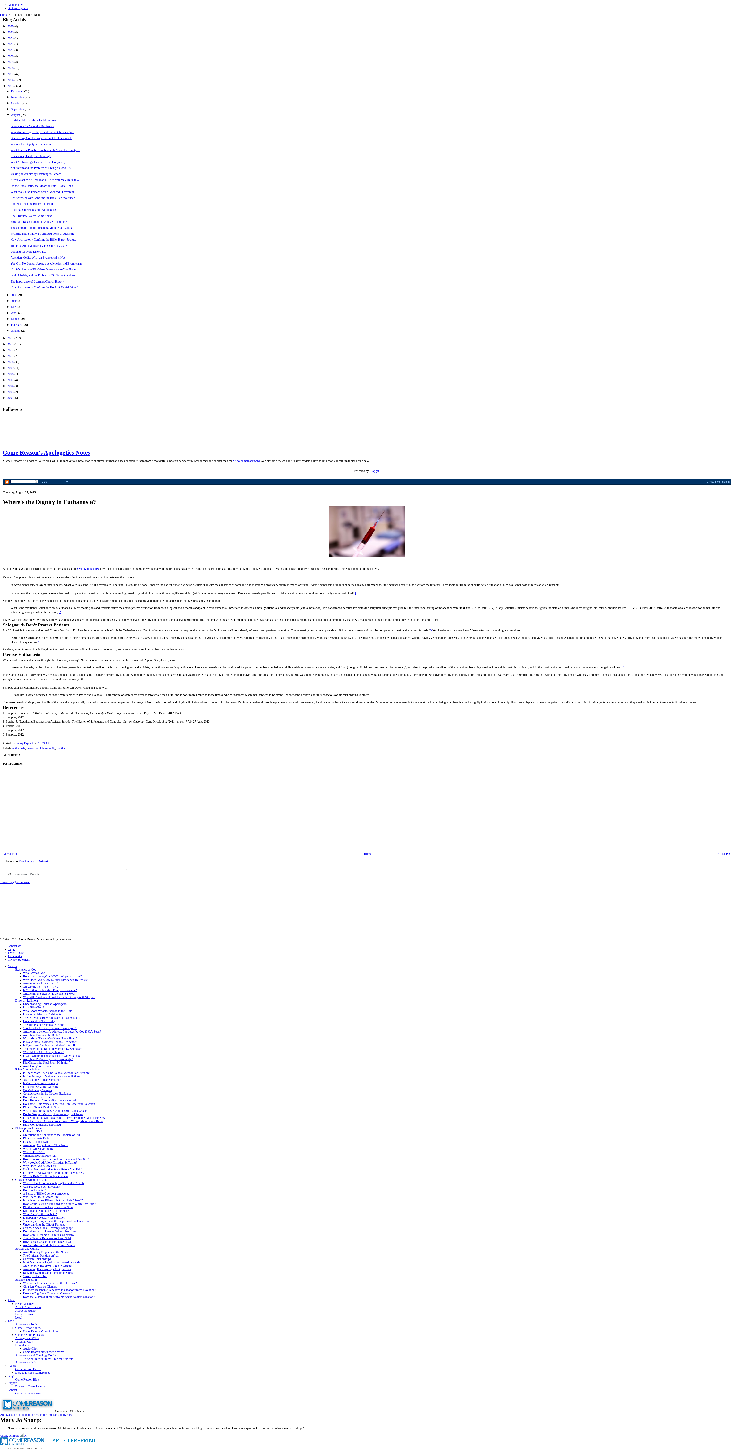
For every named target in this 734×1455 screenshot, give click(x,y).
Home (3, 14)
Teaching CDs (24, 1341)
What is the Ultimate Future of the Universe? (50, 1283)
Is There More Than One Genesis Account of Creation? (56, 1073)
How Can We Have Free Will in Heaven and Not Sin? (56, 1159)
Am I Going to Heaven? (37, 1066)
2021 (10, 50)
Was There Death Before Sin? (41, 1197)
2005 (10, 392)
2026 (10, 26)
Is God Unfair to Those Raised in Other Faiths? (51, 1055)
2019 (10, 62)
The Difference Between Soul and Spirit (47, 1238)
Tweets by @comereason (15, 882)
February (17, 324)
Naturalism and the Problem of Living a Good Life (41, 168)
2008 (10, 374)
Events (12, 1365)
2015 (10, 85)
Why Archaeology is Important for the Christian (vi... (42, 132)
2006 (10, 386)
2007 (10, 380)
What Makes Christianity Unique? (43, 1052)
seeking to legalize (88, 568)
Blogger (374, 471)
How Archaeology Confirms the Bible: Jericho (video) (43, 197)
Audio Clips (30, 1348)
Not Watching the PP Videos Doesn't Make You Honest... (45, 269)
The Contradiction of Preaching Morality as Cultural (42, 227)
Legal (11, 949)
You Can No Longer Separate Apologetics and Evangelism (46, 263)
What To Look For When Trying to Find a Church (53, 1183)
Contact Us (14, 945)
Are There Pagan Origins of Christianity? (48, 1059)
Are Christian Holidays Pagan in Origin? (47, 1265)
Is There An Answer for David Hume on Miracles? (53, 1172)
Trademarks (15, 956)
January (16, 330)
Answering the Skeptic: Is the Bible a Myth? (49, 993)
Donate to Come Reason (30, 1386)
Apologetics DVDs (27, 1338)
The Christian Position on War (41, 1255)
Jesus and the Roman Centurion (42, 1079)
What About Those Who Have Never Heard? (50, 1038)
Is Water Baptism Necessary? (40, 1083)
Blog (11, 1376)
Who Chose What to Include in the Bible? (48, 1010)
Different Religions (26, 1000)
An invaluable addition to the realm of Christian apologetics (36, 1414)
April (14, 312)
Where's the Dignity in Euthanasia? (32, 144)
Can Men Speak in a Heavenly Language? (48, 1228)
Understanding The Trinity (39, 1021)
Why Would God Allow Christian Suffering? (50, 1162)
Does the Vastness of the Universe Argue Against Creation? (59, 1296)
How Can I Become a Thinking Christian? (48, 1234)
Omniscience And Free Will (39, 1155)
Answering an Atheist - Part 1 (41, 983)
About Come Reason (28, 1307)
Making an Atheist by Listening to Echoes (36, 174)
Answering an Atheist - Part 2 (41, 986)
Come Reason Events (28, 1369)
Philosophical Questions (29, 1128)
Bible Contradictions (27, 1069)
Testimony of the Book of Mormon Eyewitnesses (52, 1048)
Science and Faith (26, 1279)
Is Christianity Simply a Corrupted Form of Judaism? (42, 233)
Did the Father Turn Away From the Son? (48, 1207)
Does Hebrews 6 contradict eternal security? (49, 1100)
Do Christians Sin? (34, 1190)
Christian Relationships (37, 1259)
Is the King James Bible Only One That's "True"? (53, 1200)
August (16, 115)
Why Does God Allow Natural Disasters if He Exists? (55, 979)
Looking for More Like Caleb (28, 251)
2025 (10, 32)
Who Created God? (34, 973)
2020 (10, 56)
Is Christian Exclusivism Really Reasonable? (50, 990)
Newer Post (10, 853)
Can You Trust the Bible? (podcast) (32, 203)
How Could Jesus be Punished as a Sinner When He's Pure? (59, 1203)
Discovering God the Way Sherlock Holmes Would (41, 138)
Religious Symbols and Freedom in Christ (48, 1272)
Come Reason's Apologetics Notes (46, 452)
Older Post (724, 853)
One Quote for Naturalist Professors (32, 126)
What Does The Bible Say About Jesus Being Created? (56, 1110)
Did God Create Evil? (36, 1138)
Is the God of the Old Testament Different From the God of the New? (65, 1117)
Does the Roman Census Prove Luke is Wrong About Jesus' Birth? (63, 1121)
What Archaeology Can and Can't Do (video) (38, 162)
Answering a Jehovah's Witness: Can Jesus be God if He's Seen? (62, 1031)
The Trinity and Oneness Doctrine (43, 1024)
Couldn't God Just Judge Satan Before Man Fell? (52, 1169)
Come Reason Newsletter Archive (43, 1352)
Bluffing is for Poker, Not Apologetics (33, 209)
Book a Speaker (25, 1314)
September (18, 109)
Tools (11, 1321)
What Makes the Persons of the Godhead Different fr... (43, 192)
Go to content (16, 4)
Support (12, 1383)
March (15, 318)
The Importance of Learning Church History (37, 281)
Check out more (9, 1435)
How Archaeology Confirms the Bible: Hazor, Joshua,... (44, 239)
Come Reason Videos (28, 1327)
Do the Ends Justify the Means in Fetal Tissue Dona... (43, 186)
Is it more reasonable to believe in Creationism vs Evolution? (59, 1290)
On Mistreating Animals (37, 1090)
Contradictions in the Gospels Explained (47, 1093)
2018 (10, 68)
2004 (10, 397)
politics (61, 748)
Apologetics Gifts (26, 1362)
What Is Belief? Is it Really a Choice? (45, 1176)
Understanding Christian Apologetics (45, 1004)
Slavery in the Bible (35, 1276)
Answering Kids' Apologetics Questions (47, 1269)
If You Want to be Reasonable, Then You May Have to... (45, 179)
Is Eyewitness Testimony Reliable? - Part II (49, 1045)
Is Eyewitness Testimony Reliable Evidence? (50, 1041)
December (17, 91)
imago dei (32, 748)
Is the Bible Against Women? (40, 1086)
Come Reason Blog (27, 1379)
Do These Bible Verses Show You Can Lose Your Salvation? (59, 1104)
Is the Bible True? (33, 1007)
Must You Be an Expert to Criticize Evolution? (39, 221)
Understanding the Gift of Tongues (44, 1224)
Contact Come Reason (28, 1393)
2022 (10, 44)
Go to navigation (18, 8)
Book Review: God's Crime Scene (31, 215)
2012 (10, 350)
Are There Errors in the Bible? (41, 1035)
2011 (10, 356)
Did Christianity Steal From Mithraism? (47, 1062)
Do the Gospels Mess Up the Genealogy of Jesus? (53, 1114)
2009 (10, 368)
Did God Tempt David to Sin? (41, 1107)
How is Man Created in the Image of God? (49, 1241)
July (14, 294)
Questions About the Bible (31, 1179)
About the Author (26, 1310)
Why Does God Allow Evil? (40, 1166)
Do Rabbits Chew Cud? (37, 1097)
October (16, 103)
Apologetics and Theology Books (35, 1355)
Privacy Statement (18, 959)
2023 (10, 38)
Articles (12, 966)
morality (50, 748)
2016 (10, 80)
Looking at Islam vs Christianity (42, 1014)
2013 (10, 344)
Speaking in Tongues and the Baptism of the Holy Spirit (56, 1221)
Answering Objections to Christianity (45, 1145)
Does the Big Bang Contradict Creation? (47, 1293)
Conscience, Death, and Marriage (31, 156)
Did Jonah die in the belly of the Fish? (46, 1210)
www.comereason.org (246, 460)
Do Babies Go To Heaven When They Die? (49, 1231)
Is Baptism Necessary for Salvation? (45, 1217)
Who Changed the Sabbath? (40, 1214)
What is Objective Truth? (38, 1148)
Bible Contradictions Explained (42, 1124)
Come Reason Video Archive (40, 1331)
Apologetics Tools (26, 1324)
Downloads (22, 1345)
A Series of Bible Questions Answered (46, 1193)
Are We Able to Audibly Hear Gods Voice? (49, 1245)
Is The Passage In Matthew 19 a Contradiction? (51, 1076)
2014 (10, 338)
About (11, 1300)
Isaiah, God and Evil (35, 1141)
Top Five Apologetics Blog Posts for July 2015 (39, 245)
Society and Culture (27, 1248)
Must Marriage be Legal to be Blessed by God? (51, 1262)
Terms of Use (16, 952)
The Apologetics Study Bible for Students (48, 1358)
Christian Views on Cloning (40, 1286)
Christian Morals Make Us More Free (33, 120)
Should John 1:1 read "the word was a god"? (50, 1028)
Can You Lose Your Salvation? (41, 1186)
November (18, 97)
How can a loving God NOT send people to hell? (53, 976)
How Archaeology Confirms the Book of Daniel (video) (44, 287)
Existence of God (25, 969)
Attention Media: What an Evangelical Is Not (38, 257)
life (42, 748)
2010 (10, 362)
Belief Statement (25, 1303)
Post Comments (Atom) (33, 861)
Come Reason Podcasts (29, 1334)
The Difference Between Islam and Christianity (51, 1017)
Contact (12, 1389)
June (14, 300)
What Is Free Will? (34, 1152)
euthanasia (18, 748)
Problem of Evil (32, 1131)
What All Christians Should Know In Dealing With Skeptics (59, 997)
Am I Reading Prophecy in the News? (46, 1252)
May (14, 306)
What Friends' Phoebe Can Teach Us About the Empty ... (45, 150)
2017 (10, 74)
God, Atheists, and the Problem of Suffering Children (43, 275)
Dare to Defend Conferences (32, 1372)
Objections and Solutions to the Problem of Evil (51, 1135)
